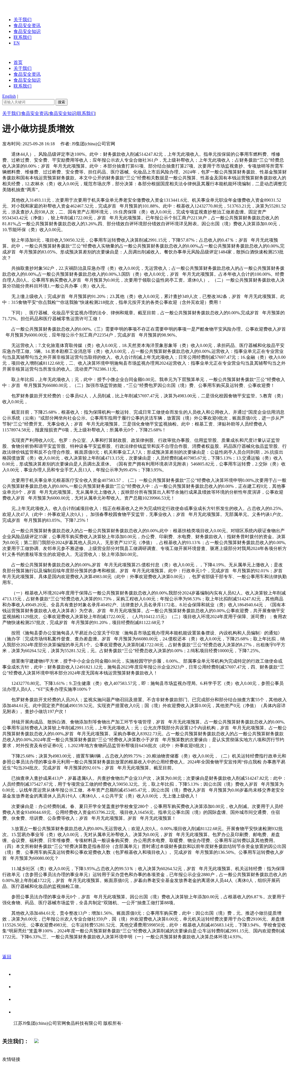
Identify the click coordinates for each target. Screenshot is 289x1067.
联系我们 (23, 37)
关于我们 (23, 19)
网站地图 (25, 1029)
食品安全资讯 (27, 25)
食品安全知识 (27, 31)
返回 (6, 956)
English (9, 96)
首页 (18, 62)
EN (17, 43)
